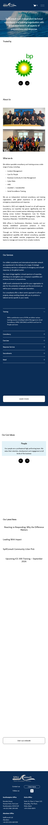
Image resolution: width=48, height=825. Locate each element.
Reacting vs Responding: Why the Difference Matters (24, 528)
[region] (24, 70)
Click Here (32, 787)
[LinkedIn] (31, 790)
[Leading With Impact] (12, 535)
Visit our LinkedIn (24, 740)
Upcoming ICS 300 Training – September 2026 (24, 560)
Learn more (24, 399)
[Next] (27, 83)
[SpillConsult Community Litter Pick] (18, 545)
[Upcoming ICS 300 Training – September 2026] (24, 554)
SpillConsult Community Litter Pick (18, 549)
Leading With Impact (12, 539)
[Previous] (20, 83)
